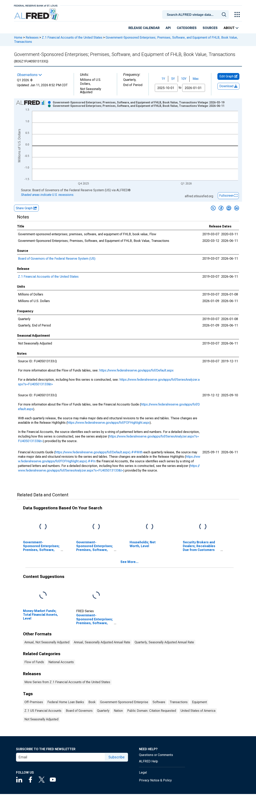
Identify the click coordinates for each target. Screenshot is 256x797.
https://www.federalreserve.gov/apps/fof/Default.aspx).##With (99, 452)
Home (18, 37)
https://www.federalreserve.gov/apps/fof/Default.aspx (136, 370)
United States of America (197, 711)
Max (196, 79)
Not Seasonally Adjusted (41, 719)
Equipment (199, 702)
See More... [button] (129, 562)
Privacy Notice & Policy (155, 780)
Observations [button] (27, 75)
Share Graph (24, 208)
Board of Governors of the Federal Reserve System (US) (56, 258)
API (168, 28)
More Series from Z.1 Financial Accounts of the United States (67, 682)
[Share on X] (213, 208)
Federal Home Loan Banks (65, 702)
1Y (163, 79)
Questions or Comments (156, 755)
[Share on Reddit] (228, 208)
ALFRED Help (148, 761)
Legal (143, 772)
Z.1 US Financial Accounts (42, 711)
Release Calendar (144, 28)
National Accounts (61, 662)
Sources (210, 28)
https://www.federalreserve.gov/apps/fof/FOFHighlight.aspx (108, 423)
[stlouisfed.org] (35, 5)
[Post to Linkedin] (236, 208)
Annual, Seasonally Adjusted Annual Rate (102, 642)
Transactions (179, 702)
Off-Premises (33, 702)
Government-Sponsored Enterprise (124, 702)
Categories (187, 28)
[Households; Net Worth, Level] (150, 527)
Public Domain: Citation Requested (151, 711)
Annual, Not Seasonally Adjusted (46, 642)
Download (226, 86)
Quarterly (103, 711)
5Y (173, 79)
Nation (118, 711)
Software (159, 702)
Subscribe (116, 757)
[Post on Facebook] (221, 208)
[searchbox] (196, 14)
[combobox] (196, 14)
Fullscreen (227, 195)
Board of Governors (79, 711)
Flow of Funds (34, 662)
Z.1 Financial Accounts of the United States (72, 37)
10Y (183, 79)
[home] (36, 14)
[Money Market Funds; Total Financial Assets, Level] (43, 595)
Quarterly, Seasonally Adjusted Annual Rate (164, 642)
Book (92, 702)
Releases (32, 37)
